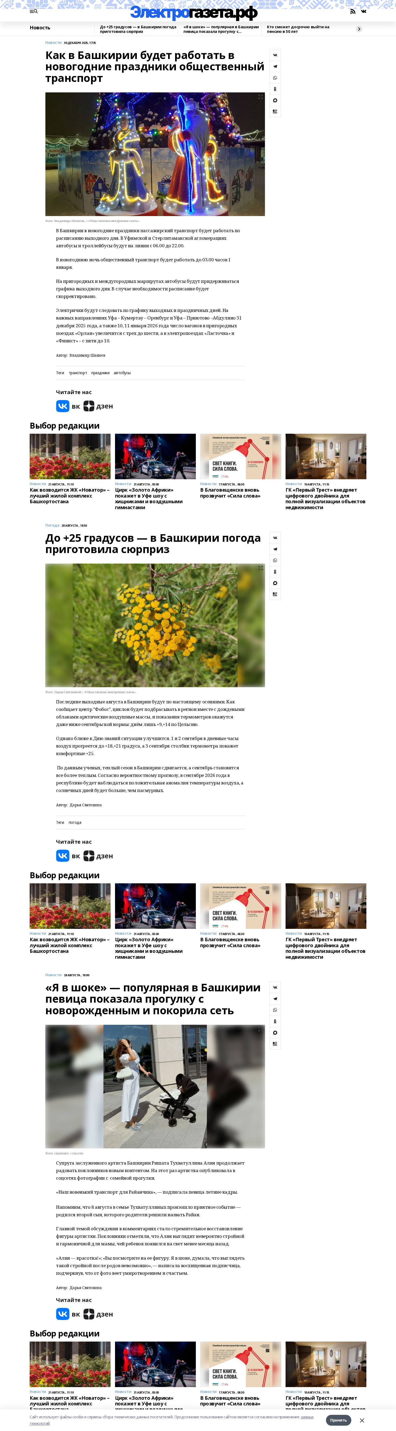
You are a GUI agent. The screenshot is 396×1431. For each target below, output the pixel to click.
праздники (100, 373)
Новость (40, 28)
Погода (52, 525)
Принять (338, 1420)
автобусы (122, 373)
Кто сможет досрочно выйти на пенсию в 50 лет (298, 29)
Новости (53, 42)
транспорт (78, 373)
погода (75, 822)
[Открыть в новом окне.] (68, 406)
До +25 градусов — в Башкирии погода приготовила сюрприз (138, 29)
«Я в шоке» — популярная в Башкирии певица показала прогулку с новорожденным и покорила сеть (221, 29)
